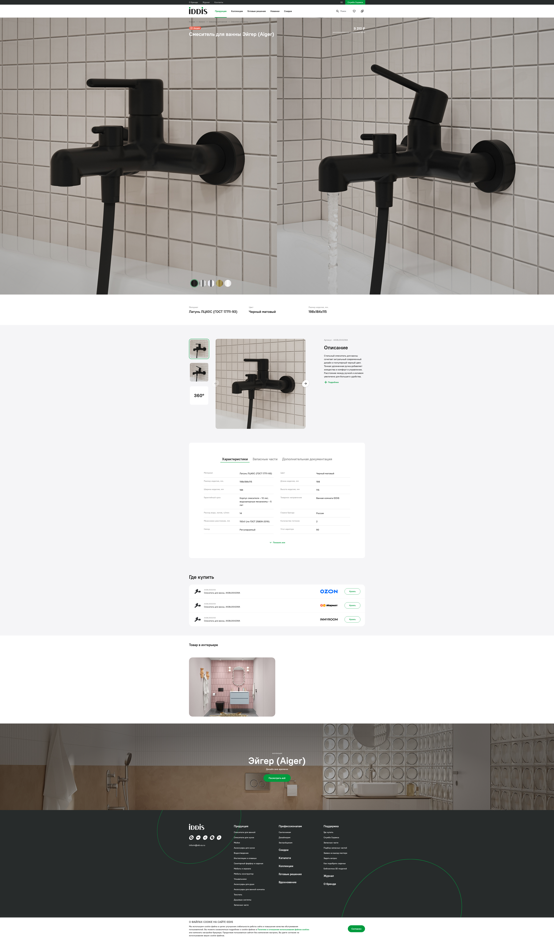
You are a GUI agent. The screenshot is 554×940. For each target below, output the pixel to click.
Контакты (218, 2)
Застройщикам (285, 842)
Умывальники (240, 879)
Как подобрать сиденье (335, 863)
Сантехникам (285, 832)
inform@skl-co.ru (197, 845)
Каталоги (285, 858)
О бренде (193, 2)
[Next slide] (305, 383)
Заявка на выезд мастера (335, 853)
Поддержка (331, 826)
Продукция (221, 11)
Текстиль (238, 894)
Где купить (328, 832)
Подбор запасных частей (335, 848)
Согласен (356, 928)
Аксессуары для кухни (244, 848)
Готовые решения (256, 11)
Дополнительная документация (307, 459)
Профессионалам (290, 826)
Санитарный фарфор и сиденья (248, 863)
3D (341, 2)
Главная (192, 22)
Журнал (206, 2)
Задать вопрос (330, 858)
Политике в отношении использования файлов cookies (283, 929)
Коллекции (237, 11)
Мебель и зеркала (242, 868)
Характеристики (235, 459)
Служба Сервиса (355, 2)
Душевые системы (242, 899)
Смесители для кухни (244, 837)
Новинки (274, 11)
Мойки (237, 842)
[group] (232, 687)
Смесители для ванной (218, 22)
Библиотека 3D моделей (335, 868)
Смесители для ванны (239, 22)
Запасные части (265, 459)
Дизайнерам (284, 837)
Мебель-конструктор (243, 873)
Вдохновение (287, 882)
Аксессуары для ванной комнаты (249, 889)
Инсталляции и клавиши (245, 858)
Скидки (288, 11)
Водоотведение (241, 853)
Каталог (202, 22)
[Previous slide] (215, 383)
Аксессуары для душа (244, 884)
